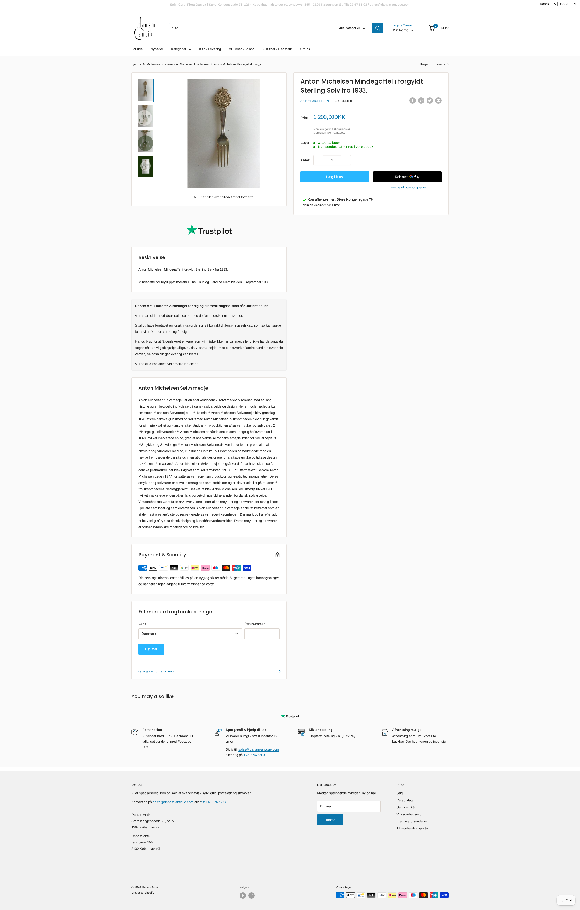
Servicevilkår (406, 807)
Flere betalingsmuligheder (407, 187)
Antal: (305, 160)
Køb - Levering (210, 49)
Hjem (134, 64)
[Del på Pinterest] (421, 100)
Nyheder (156, 49)
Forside (137, 49)
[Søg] (377, 28)
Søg (399, 793)
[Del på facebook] (412, 100)
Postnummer (254, 624)
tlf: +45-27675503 (214, 802)
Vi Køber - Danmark (277, 49)
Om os (305, 49)
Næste (440, 64)
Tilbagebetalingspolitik (412, 828)
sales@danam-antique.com (258, 749)
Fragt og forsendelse (411, 821)
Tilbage (423, 64)
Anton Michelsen (314, 101)
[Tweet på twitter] (430, 100)
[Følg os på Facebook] (243, 895)
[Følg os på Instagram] (251, 895)
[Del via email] (438, 100)
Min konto (400, 30)
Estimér (151, 649)
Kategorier (178, 49)
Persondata (404, 800)
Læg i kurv (334, 177)
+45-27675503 (254, 755)
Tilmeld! (330, 820)
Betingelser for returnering (156, 671)
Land (142, 624)
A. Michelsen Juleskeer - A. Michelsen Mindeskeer (176, 64)
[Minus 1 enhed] (318, 160)
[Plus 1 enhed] (346, 160)
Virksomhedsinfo (408, 814)
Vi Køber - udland (241, 49)
